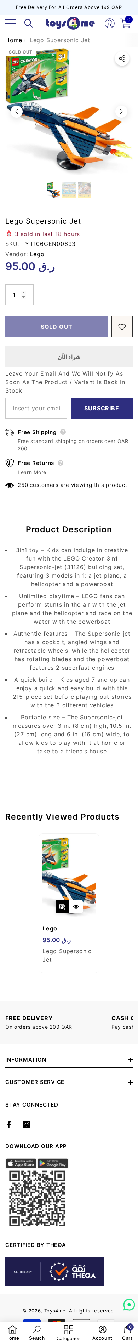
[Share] (122, 58)
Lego (37, 254)
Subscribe (101, 408)
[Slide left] (17, 112)
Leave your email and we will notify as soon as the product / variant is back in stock (65, 382)
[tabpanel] (69, 903)
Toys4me (55, 1311)
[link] (12, 1333)
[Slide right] (121, 112)
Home (13, 40)
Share (122, 58)
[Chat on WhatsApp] (129, 1302)
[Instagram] (26, 1125)
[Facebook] (9, 1125)
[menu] (10, 23)
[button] (28, 23)
